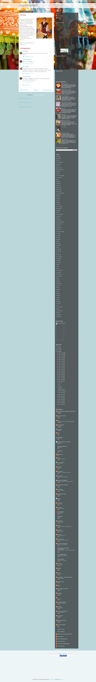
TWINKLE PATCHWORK (62, 480)
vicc (57, 305)
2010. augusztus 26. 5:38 (28, 56)
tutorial (57, 293)
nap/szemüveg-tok (59, 231)
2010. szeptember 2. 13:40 (28, 82)
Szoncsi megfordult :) (61, 612)
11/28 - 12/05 (61, 359)
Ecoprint (58, 416)
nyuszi (57, 237)
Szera (58, 432)
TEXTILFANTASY (60, 511)
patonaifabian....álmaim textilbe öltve (64, 577)
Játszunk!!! (63, 108)
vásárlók (57, 303)
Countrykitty (59, 475)
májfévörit (59, 499)
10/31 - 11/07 (61, 366)
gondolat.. (58, 189)
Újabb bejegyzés (24, 90)
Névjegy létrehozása (59, 340)
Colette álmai (60, 520)
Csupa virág (59, 438)
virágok (57, 312)
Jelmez (24, 44)
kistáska (57, 216)
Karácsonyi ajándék (65, 132)
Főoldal (36, 90)
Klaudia (24, 51)
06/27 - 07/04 (61, 399)
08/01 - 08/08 (61, 397)
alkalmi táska (58, 162)
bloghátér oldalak (59, 169)
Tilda (57, 287)
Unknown (59, 17)
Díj (56, 179)
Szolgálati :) (59, 616)
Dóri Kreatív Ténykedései (62, 543)
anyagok (57, 164)
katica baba (59, 467)
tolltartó (57, 289)
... (57, 597)
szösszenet (58, 276)
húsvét (57, 198)
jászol (57, 200)
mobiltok (57, 229)
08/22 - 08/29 (61, 381)
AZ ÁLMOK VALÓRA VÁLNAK (63, 643)
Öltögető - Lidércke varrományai (63, 441)
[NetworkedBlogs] (63, 654)
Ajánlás (57, 158)
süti (56, 266)
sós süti (57, 262)
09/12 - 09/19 (61, 376)
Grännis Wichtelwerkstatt (62, 638)
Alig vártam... (59, 594)
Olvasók (57, 239)
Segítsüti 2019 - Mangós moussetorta (64, 472)
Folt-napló (59, 606)
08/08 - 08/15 (61, 396)
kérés (57, 212)
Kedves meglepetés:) (62, 390)
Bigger (58, 569)
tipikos (58, 572)
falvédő (57, 183)
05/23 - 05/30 (61, 402)
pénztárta (57, 250)
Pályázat (57, 245)
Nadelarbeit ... (59, 447)
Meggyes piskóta (61, 389)
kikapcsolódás (58, 214)
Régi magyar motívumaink (62, 588)
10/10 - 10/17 (61, 369)
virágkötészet (58, 310)
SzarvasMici (59, 450)
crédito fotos (59, 412)
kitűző (57, 218)
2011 (58, 349)
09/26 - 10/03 (61, 372)
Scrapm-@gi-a (60, 615)
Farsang (59, 385)
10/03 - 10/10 (61, 371)
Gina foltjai (59, 429)
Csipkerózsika (28, 5)
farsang (57, 185)
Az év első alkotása (60, 490)
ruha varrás (58, 256)
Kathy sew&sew (60, 539)
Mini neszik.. (63, 114)
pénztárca (58, 249)
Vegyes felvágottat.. (65, 95)
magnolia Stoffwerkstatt (62, 446)
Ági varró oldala (60, 581)
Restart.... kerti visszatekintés (62, 544)
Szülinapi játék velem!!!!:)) (66, 89)
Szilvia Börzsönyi (62, 323)
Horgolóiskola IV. (60, 607)
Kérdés (57, 210)
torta (57, 291)
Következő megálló (60, 508)
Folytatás (59, 485)
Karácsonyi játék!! (64, 83)
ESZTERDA (59, 516)
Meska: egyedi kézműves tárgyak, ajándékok (64, 25)
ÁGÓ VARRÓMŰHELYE (62, 554)
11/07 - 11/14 (61, 364)
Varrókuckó (59, 502)
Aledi (58, 420)
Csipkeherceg (60, 489)
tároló (57, 279)
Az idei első (59, 573)
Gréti (58, 625)
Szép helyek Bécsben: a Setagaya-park (64, 526)
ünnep (57, 295)
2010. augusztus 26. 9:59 (28, 63)
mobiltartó (58, 227)
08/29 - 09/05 (61, 379)
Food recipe (59, 598)
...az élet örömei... (61, 462)
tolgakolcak (52, 679)
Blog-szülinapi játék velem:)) (66, 102)
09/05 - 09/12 (61, 377)
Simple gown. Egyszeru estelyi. (62, 540)
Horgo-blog (59, 530)
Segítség (57, 258)
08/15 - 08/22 (61, 394)
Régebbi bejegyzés (48, 90)
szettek (57, 272)
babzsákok (58, 167)
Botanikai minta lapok (61, 458)
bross (57, 173)
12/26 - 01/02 (61, 352)
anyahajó (59, 525)
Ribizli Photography (61, 624)
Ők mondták (59, 621)
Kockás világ (59, 454)
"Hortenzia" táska (64, 139)
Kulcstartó (58, 220)
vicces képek (58, 306)
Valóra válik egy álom (61, 535)
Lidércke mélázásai (61, 641)
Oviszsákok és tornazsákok (62, 555)
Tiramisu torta (59, 589)
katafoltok (59, 568)
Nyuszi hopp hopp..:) (62, 392)
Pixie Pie (24, 66)
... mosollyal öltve (61, 646)
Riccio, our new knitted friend (62, 476)
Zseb (59, 384)
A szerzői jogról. (60, 564)
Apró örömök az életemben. (63, 484)
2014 (58, 346)
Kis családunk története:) (62, 611)
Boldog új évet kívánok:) (66, 120)
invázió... (58, 517)
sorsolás (57, 260)
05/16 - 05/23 (61, 404)
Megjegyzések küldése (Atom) (39, 94)
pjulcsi (58, 498)
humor (57, 196)
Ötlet (57, 241)
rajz (56, 252)
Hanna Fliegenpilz (61, 631)
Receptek (58, 254)
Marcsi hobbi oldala (61, 415)
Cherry (58, 457)
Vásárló (57, 301)
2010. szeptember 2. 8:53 (28, 73)
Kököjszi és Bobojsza (61, 620)
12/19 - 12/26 (61, 354)
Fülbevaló (58, 187)
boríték (57, 171)
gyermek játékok (59, 193)
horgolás (57, 194)
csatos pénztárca (59, 175)
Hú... (58, 433)
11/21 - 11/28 (61, 361)
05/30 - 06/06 (61, 401)
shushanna (59, 593)
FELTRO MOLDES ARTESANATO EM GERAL (66, 411)
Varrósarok (59, 563)
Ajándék (57, 156)
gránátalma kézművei (61, 493)
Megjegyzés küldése (25, 85)
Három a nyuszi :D (60, 531)
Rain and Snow (60, 636)
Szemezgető (58, 270)
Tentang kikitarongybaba (61, 560)
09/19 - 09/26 (61, 374)
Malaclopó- (60, 387)
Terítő (57, 285)
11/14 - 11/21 (61, 362)
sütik (57, 268)
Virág (57, 308)
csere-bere (58, 177)
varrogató (59, 466)
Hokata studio (60, 437)
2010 (58, 351)
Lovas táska (63, 126)
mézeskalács (58, 223)
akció (57, 160)
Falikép (57, 181)
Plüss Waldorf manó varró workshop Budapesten (66, 421)
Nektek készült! (60, 463)
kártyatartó (58, 208)
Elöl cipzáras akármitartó (61, 603)
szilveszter (58, 274)
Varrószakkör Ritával (61, 602)
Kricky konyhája (60, 424)
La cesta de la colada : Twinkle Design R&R (65, 481)
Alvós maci (60, 382)
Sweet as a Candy (60, 629)
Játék (57, 202)
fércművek (59, 534)
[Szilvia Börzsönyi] (60, 339)
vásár (57, 299)
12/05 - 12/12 (61, 357)
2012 (58, 348)
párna (57, 247)
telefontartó (58, 283)
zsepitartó (58, 316)
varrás (57, 297)
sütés (57, 264)
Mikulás (57, 225)
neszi (57, 233)
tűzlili (58, 585)
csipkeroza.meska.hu (64, 47)
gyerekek (57, 191)
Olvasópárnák (59, 442)
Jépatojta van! (60, 471)
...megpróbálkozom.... (61, 578)
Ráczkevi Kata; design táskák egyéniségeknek (63, 549)
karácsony (58, 206)
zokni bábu (58, 314)
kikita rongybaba (60, 559)
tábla (57, 278)
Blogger (61, 679)
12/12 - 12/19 (61, 356)
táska (57, 281)
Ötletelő (57, 243)
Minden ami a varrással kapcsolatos (64, 634)
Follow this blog (63, 655)
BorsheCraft (59, 507)
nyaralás (57, 235)
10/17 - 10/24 (61, 367)
